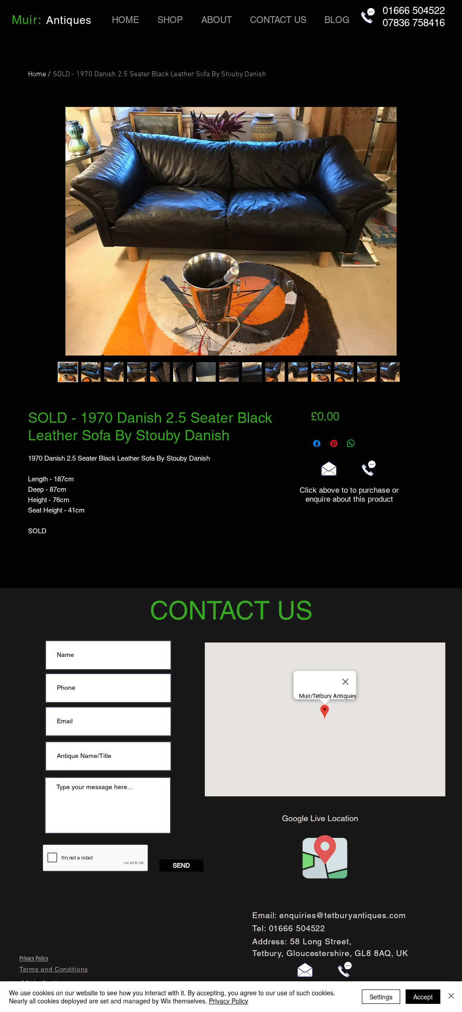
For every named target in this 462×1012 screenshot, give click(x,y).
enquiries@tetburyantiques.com (342, 915)
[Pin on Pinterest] (333, 443)
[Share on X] (368, 443)
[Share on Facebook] (316, 443)
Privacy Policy (228, 1000)
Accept (423, 996)
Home (37, 74)
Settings (381, 996)
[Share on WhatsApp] (351, 443)
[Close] (451, 997)
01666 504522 (297, 928)
